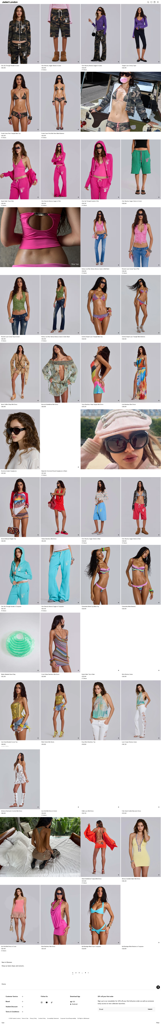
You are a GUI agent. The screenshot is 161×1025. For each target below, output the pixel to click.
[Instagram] (41, 1002)
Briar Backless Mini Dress (48, 946)
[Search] (148, 2)
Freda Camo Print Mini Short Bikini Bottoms (52, 133)
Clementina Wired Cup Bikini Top (90, 606)
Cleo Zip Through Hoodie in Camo (10, 65)
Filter (157, 1023)
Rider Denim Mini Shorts (47, 742)
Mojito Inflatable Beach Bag (8, 674)
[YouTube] (46, 1002)
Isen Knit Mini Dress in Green (49, 811)
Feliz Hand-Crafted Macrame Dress (131, 811)
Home (4, 984)
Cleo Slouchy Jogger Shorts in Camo (51, 65)
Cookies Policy (42, 1018)
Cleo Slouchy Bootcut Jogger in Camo (92, 65)
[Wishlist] (151, 2)
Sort (3, 1023)
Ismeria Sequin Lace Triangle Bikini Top (92, 336)
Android (74, 1004)
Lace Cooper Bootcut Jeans (129, 742)
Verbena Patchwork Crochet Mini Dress (11, 811)
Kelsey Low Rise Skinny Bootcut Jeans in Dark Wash (55, 336)
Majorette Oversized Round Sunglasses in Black (54, 471)
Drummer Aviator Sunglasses (9, 471)
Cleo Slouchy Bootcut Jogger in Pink (51, 201)
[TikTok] (51, 1002)
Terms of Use (25, 1018)
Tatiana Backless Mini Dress (49, 538)
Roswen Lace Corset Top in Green (10, 336)
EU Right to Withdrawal (83, 1018)
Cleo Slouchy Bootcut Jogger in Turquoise (52, 606)
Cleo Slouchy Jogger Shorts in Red (131, 538)
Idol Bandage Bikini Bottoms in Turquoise (132, 946)
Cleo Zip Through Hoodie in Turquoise (11, 606)
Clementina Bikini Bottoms (129, 606)
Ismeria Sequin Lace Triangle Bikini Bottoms (133, 336)
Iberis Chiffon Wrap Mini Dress (9, 404)
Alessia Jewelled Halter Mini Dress (131, 878)
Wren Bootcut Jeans (127, 674)
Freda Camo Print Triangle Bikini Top (10, 133)
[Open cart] (155, 2)
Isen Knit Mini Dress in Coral (8, 946)
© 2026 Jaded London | (15, 1018)
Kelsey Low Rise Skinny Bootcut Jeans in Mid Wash (95, 269)
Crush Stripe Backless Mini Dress (50, 674)
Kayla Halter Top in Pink (7, 201)
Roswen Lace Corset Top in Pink (130, 269)
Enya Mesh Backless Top (88, 742)
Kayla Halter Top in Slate (88, 674)
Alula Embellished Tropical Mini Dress (92, 878)
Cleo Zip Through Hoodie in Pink (90, 201)
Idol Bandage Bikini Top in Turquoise (91, 946)
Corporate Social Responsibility (68, 1018)
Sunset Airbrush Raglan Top (8, 538)
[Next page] (88, 973)
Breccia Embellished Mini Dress (49, 404)
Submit (150, 1009)
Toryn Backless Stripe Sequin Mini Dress (92, 404)
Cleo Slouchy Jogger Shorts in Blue (91, 538)
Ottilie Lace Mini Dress (88, 811)
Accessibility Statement (53, 1018)
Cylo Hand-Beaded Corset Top (9, 742)
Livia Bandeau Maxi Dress (129, 404)
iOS (73, 1001)
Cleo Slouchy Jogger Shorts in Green (132, 201)
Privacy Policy (33, 1018)
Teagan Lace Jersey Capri (129, 65)
